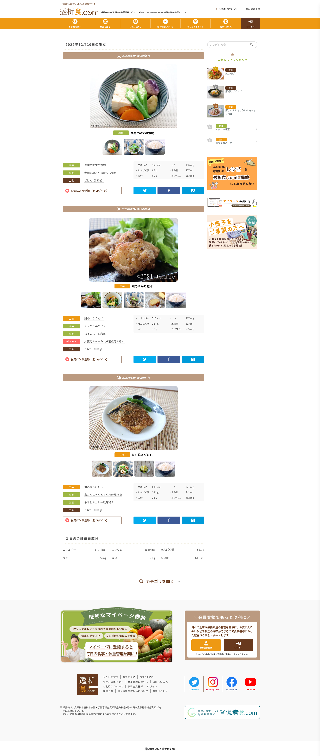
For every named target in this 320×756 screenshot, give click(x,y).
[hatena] (193, 190)
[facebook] (169, 190)
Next (206, 110)
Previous (60, 110)
